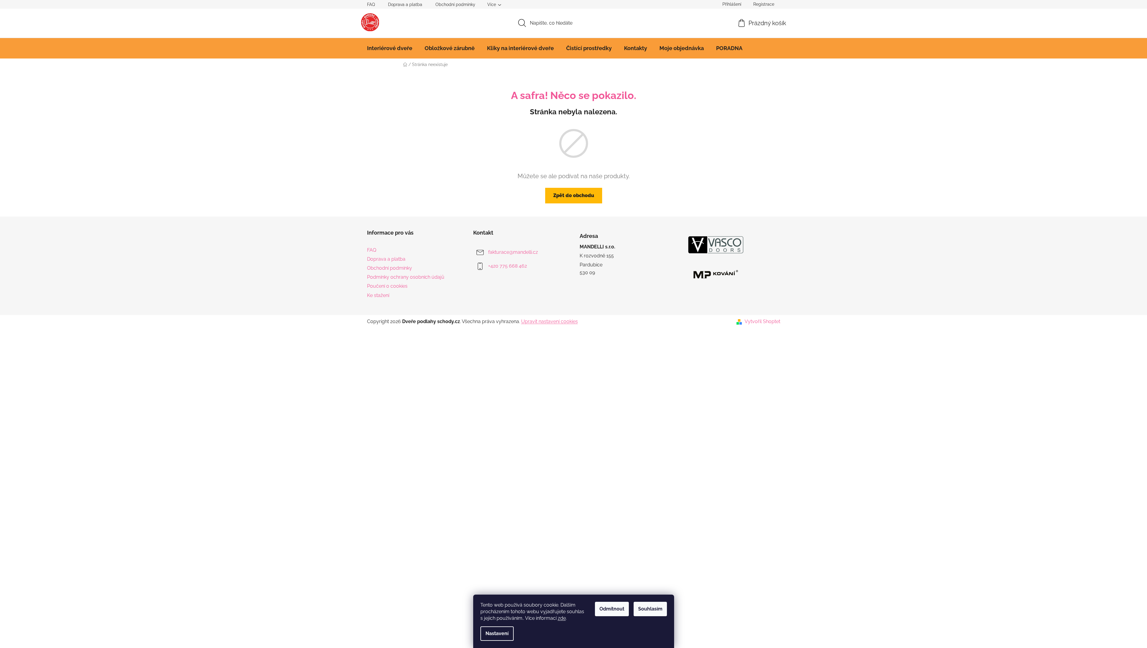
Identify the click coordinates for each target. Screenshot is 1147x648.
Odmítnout (611, 609)
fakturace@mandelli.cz (513, 252)
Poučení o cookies (387, 286)
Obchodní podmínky (455, 4)
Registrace (763, 4)
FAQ (371, 4)
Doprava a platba (405, 4)
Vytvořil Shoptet (762, 321)
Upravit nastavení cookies (549, 321)
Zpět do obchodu (573, 195)
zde (562, 618)
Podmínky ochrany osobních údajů (405, 277)
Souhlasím (650, 609)
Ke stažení (378, 295)
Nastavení (497, 633)
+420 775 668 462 (507, 266)
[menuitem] (389, 48)
